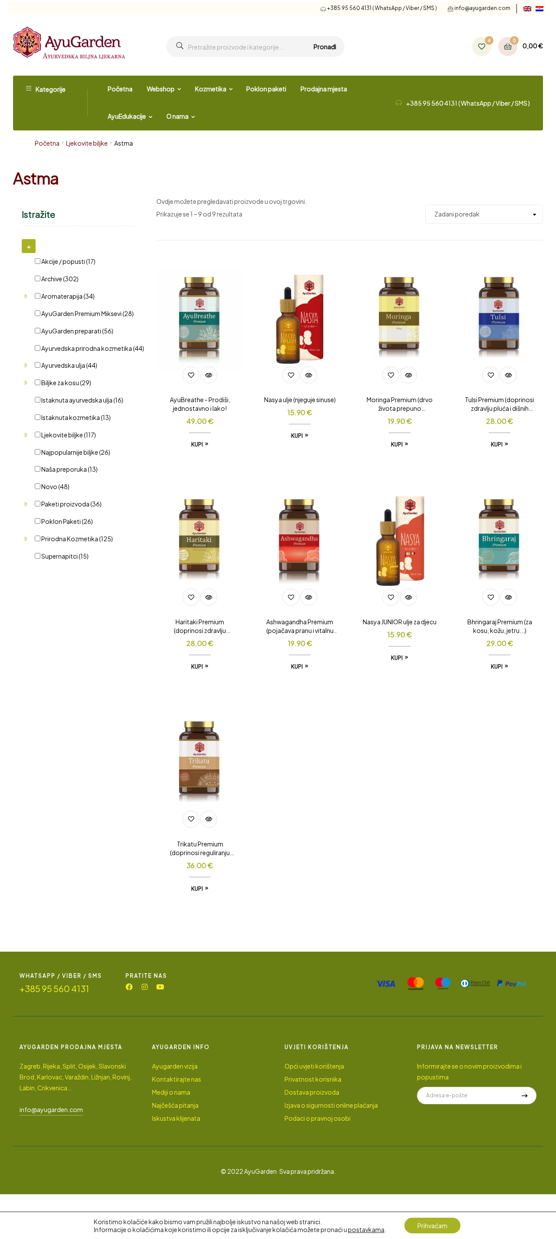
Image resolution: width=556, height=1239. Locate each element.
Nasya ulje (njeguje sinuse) (300, 399)
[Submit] (524, 1095)
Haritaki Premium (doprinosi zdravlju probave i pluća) (200, 626)
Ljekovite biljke (87, 143)
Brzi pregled (208, 374)
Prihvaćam (432, 1225)
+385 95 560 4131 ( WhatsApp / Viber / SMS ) (382, 8)
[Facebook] (129, 986)
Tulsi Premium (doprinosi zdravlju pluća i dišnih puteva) (499, 404)
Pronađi (325, 46)
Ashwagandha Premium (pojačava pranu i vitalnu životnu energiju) (300, 626)
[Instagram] (144, 986)
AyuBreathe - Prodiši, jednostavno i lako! (200, 404)
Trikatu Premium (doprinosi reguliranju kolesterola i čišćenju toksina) (200, 848)
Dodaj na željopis (190, 374)
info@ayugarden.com (482, 8)
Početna (47, 143)
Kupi (197, 444)
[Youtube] (160, 986)
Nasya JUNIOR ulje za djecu (400, 622)
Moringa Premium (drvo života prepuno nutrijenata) (400, 404)
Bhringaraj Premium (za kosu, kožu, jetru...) (499, 626)
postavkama (366, 1229)
